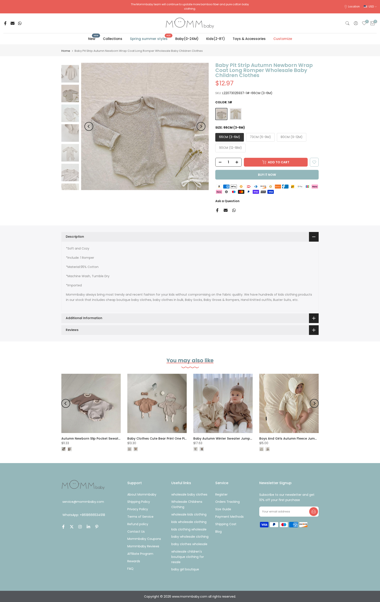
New (93, 38)
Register (221, 494)
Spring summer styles (150, 38)
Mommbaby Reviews (143, 546)
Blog (218, 531)
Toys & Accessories (249, 38)
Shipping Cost (225, 524)
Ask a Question (227, 201)
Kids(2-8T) (215, 38)
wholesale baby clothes (189, 494)
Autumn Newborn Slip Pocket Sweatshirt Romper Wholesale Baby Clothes (120, 438)
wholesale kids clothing (188, 514)
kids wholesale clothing (188, 522)
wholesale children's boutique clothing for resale (187, 556)
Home (65, 50)
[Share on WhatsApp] (20, 23)
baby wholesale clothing (189, 536)
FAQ (130, 568)
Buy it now (267, 175)
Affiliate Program (140, 554)
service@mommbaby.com (83, 502)
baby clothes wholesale (189, 544)
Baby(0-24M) (187, 38)
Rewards (133, 561)
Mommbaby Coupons (144, 539)
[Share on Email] (13, 23)
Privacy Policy (137, 509)
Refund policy (137, 524)
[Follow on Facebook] (63, 526)
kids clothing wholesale (188, 529)
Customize (282, 38)
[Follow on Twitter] (72, 526)
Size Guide (223, 509)
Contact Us (136, 531)
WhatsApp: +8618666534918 (83, 515)
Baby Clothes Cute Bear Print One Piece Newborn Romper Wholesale (182, 438)
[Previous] (88, 126)
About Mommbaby (141, 494)
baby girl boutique (185, 569)
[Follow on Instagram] (80, 526)
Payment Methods (229, 516)
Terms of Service (140, 516)
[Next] (201, 126)
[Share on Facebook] (5, 23)
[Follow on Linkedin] (88, 526)
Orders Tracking (227, 502)
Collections (112, 38)
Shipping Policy (138, 502)
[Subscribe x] (313, 511)
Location (354, 6)
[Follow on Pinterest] (97, 526)
